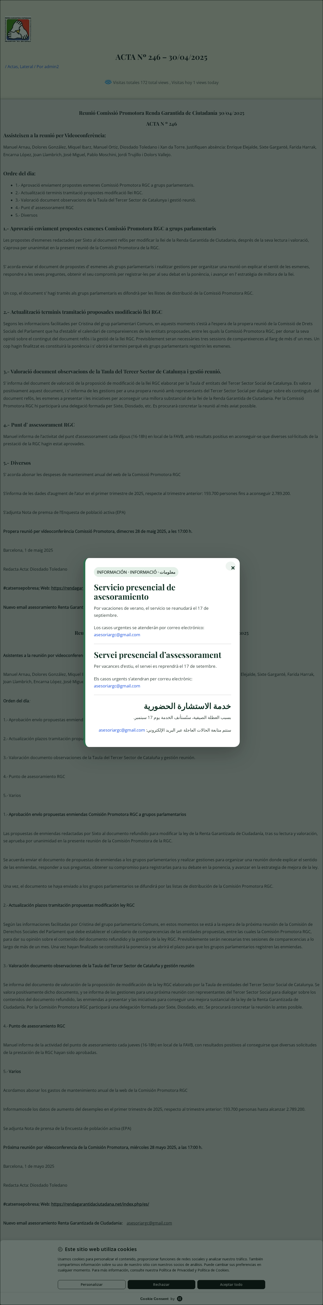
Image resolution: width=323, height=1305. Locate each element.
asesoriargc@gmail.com (117, 634)
